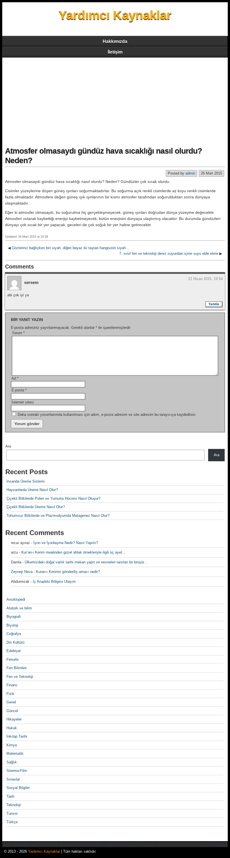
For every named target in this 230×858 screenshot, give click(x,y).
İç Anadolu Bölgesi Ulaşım (54, 581)
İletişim (115, 52)
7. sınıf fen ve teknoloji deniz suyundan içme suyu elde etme (168, 253)
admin (190, 173)
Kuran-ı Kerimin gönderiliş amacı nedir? (68, 572)
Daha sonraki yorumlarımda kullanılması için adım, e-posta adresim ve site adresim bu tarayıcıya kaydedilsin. (107, 414)
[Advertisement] (115, 99)
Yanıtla (213, 304)
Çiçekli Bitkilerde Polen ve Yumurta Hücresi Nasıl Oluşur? (53, 498)
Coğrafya (13, 634)
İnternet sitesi (23, 402)
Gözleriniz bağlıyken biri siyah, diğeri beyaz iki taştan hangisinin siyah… (70, 248)
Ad (15, 378)
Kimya (11, 745)
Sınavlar (13, 779)
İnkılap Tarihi (16, 736)
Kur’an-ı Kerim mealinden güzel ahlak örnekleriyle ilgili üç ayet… (73, 552)
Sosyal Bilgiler (18, 788)
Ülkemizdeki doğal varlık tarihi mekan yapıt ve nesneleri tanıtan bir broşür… (86, 562)
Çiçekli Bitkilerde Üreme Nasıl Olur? (35, 507)
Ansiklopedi (15, 599)
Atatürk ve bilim (19, 608)
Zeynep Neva (22, 572)
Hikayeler (14, 719)
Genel (11, 702)
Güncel (12, 711)
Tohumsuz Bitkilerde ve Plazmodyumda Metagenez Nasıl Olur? (57, 515)
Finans (11, 685)
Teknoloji (13, 805)
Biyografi (13, 616)
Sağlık (11, 762)
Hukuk (11, 728)
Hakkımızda (115, 41)
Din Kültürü (15, 642)
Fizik (10, 694)
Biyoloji (12, 625)
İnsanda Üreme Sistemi (25, 481)
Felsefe (12, 659)
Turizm (12, 813)
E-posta (19, 390)
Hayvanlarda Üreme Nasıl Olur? (32, 490)
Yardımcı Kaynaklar (115, 15)
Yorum (18, 333)
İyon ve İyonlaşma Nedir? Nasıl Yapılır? (65, 543)
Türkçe (12, 822)
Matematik (15, 753)
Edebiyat (13, 651)
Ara (8, 446)
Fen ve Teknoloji (19, 677)
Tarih (10, 796)
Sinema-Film (16, 770)
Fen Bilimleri (16, 668)
